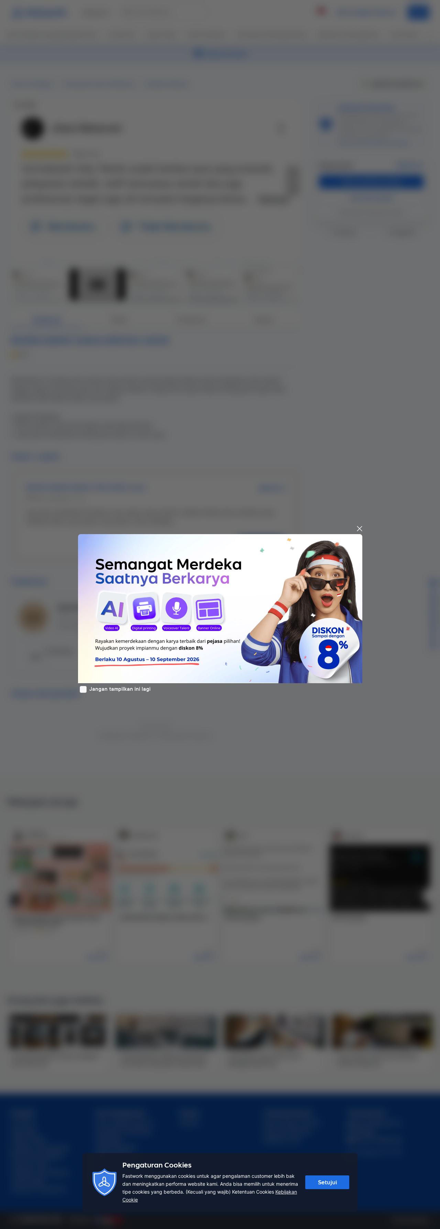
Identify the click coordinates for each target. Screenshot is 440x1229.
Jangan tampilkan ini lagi (120, 689)
